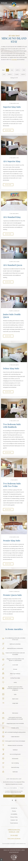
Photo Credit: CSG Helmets (14, 838)
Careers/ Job (14, 820)
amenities (14, 59)
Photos (14, 811)
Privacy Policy (14, 817)
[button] (25, 2)
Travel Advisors (14, 823)
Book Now (4, 2)
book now (8, 130)
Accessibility (14, 814)
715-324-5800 (14, 835)
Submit (14, 796)
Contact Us (14, 808)
